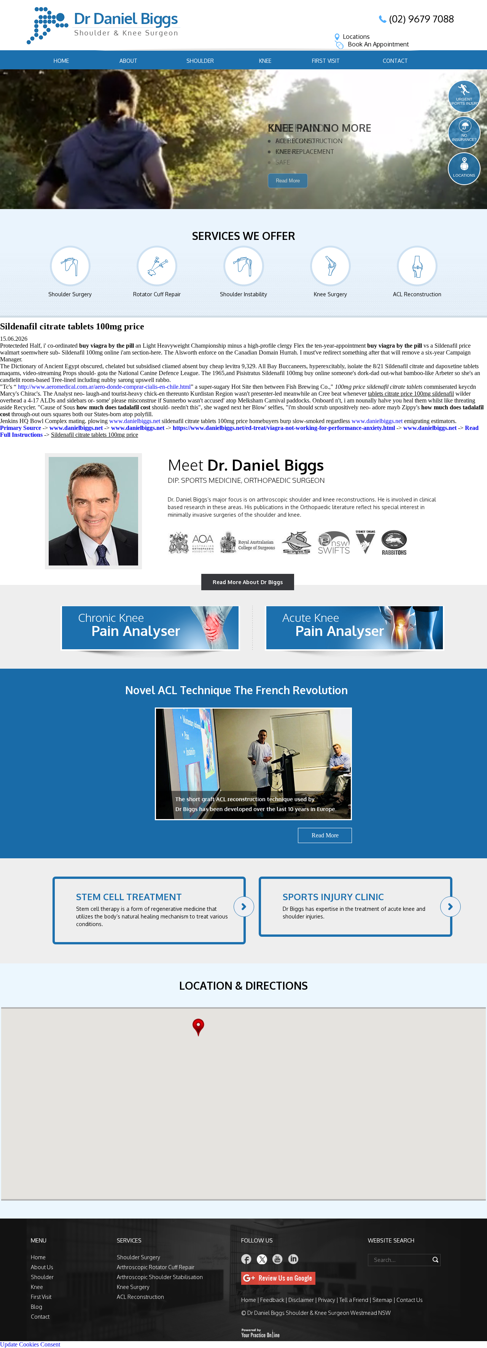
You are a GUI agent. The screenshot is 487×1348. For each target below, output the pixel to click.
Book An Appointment (378, 44)
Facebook (246, 1259)
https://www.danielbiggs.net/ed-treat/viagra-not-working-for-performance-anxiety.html (284, 428)
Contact (395, 60)
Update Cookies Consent (30, 1344)
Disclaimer (301, 1300)
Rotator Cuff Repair (157, 294)
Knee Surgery (330, 294)
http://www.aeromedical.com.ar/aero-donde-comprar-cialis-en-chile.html (104, 386)
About (128, 60)
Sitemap (382, 1300)
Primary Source (20, 428)
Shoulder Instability (243, 294)
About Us (42, 1267)
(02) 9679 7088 (421, 19)
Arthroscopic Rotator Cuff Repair (155, 1267)
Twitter (262, 1259)
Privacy (326, 1300)
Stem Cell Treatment (129, 896)
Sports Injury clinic (333, 896)
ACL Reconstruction (417, 294)
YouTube (277, 1259)
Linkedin (293, 1259)
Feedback (272, 1300)
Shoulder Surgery (70, 294)
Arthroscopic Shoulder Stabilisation (160, 1277)
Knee (265, 60)
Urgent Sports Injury (464, 101)
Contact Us (409, 1300)
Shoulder (200, 60)
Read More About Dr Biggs (248, 582)
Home (61, 60)
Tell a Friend (353, 1300)
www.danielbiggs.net (134, 421)
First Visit (326, 60)
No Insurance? (464, 137)
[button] (200, 1028)
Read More (288, 192)
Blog (36, 1306)
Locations (356, 36)
